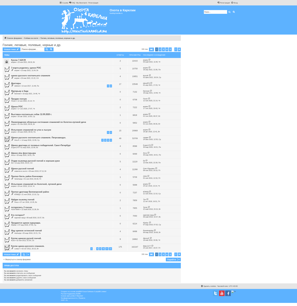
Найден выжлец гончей (22, 199)
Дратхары (16, 83)
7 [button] (175, 49)
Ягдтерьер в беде (19, 91)
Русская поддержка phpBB (71, 294)
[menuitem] (72, 3)
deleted (17, 86)
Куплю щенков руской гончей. (26, 238)
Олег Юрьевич (149, 168)
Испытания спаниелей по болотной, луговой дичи (36, 184)
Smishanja (18, 179)
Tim (144, 199)
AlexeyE (146, 238)
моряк (13, 62)
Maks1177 (147, 246)
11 (107, 249)
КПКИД (17, 194)
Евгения (17, 94)
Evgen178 (15, 147)
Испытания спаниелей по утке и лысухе (31, 130)
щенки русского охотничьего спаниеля (30, 75)
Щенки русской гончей (22, 168)
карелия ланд (19, 218)
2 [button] (160, 49)
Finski (13, 101)
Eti (12, 163)
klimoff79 (146, 83)
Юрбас (14, 225)
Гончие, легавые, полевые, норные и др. (32, 45)
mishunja (17, 233)
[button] (151, 49)
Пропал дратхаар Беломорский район (30, 192)
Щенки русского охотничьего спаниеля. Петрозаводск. (38, 137)
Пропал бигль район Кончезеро (27, 176)
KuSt (13, 240)
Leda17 (17, 249)
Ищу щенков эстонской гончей (26, 230)
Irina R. (17, 140)
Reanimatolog (148, 230)
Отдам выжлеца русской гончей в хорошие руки (35, 161)
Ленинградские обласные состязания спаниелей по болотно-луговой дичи (48, 122)
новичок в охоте (20, 171)
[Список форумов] (84, 20)
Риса (16, 202)
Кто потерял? (18, 215)
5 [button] (170, 49)
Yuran (145, 207)
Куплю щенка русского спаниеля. (28, 246)
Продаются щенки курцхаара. (26, 223)
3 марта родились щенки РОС (26, 68)
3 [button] (163, 49)
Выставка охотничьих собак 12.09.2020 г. (31, 114)
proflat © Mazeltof (76, 296)
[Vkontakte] (215, 293)
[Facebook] (228, 293)
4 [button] (166, 49)
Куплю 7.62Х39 (18, 60)
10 (103, 249)
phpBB (78, 291)
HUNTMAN (15, 209)
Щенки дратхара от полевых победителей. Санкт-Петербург (41, 145)
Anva (13, 155)
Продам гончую (19, 99)
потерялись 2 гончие (21, 207)
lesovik (145, 75)
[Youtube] (222, 293)
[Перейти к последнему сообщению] (149, 60)
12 (110, 249)
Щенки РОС (17, 106)
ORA (145, 176)
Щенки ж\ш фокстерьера (23, 153)
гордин (145, 137)
